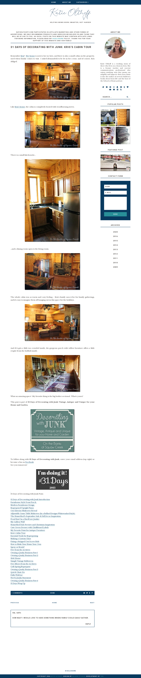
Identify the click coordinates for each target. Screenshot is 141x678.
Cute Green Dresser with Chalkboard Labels (30, 527)
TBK (101, 676)
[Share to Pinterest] (92, 593)
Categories (81, 2)
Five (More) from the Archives (23, 564)
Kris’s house (20, 107)
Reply (88, 624)
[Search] (127, 97)
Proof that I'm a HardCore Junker (25, 519)
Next (92, 602)
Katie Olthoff (56, 676)
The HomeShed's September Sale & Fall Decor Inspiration (36, 516)
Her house (30, 56)
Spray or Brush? (18, 547)
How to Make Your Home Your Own (26, 544)
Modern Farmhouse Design (23, 505)
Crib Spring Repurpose (21, 567)
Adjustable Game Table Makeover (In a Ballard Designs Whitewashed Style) (43, 513)
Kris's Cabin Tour (18, 533)
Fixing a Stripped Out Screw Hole (25, 541)
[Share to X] (87, 593)
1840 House (16, 558)
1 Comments (17, 593)
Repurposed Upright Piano (22, 508)
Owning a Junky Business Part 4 (24, 581)
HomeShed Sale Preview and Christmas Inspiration (33, 525)
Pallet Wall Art (16, 575)
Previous (15, 602)
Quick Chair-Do (18, 572)
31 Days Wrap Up (18, 583)
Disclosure (70, 671)
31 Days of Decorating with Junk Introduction (30, 499)
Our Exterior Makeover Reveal (24, 511)
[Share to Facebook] (84, 593)
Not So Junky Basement (21, 578)
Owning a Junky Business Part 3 (24, 569)
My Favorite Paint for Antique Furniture (28, 530)
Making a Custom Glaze (21, 539)
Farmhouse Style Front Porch (24, 502)
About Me (66, 2)
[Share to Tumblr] (89, 593)
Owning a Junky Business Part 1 (24, 553)
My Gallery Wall (18, 522)
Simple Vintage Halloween (22, 561)
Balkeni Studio (78, 676)
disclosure (58, 38)
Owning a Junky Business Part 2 (24, 555)
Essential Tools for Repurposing (24, 536)
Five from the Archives (20, 550)
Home (53, 2)
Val (14, 613)
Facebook (29, 462)
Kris (22, 56)
